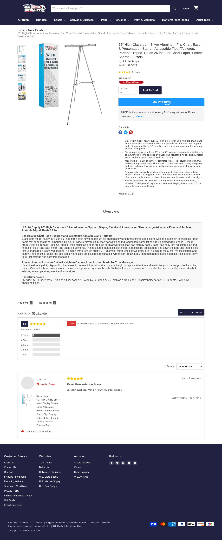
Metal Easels (35, 30)
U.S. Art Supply (130, 61)
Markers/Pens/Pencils (175, 20)
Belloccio (44, 467)
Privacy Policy (11, 490)
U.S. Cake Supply (48, 476)
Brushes (121, 20)
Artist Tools (203, 20)
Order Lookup (81, 472)
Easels (58, 20)
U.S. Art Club (81, 476)
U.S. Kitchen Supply (49, 481)
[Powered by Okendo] (32, 314)
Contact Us (10, 467)
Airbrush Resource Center (18, 495)
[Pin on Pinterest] (131, 132)
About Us (9, 462)
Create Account (82, 462)
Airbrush (23, 20)
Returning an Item (13, 481)
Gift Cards (9, 500)
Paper (105, 20)
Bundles (41, 20)
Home (21, 30)
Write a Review (191, 312)
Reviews (8, 472)
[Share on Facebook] (120, 132)
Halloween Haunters (50, 472)
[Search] (174, 8)
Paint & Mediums (144, 20)
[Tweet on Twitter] (126, 132)
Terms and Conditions (15, 486)
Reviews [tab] (25, 302)
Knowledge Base (13, 505)
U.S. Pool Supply (48, 486)
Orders (78, 467)
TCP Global (45, 462)
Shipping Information (15, 476)
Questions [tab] (47, 302)
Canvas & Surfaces (82, 20)
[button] (129, 72)
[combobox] (110, 8)
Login (186, 8)
